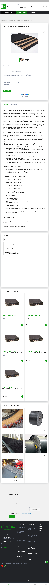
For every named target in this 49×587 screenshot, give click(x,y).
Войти (34, 6)
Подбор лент (3, 0)
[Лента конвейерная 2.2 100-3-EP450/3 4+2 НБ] (12, 376)
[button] (18, 4)
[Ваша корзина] (46, 6)
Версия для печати (42, 73)
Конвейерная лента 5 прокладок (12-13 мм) (35, 430)
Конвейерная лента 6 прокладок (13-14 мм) (35, 455)
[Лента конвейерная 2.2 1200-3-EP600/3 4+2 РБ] (36, 340)
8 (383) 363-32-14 (7, 539)
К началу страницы (24, 580)
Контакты (3, 571)
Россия (8, 6)
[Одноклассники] (20, 94)
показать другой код (25, 507)
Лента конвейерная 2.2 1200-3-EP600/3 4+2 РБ (35, 352)
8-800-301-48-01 (22, 7)
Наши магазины (4, 573)
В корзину (8, 90)
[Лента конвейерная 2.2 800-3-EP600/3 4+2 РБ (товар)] (12, 340)
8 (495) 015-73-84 (7, 541)
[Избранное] (43, 6)
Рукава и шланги (31, 12)
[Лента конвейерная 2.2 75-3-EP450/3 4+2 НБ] (12, 304)
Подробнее (5, 77)
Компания (3, 569)
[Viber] (25, 94)
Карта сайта (3, 574)
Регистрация (38, 6)
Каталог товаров (8, 12)
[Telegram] (22, 94)
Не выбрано (5, 535)
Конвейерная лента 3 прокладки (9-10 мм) (9, 315)
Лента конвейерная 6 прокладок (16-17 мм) (11, 480)
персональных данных (26, 513)
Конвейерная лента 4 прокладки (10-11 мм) (11, 430)
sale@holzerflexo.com (7, 547)
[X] (23, 94)
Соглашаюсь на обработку (21, 513)
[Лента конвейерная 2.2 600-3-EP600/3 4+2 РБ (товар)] (36, 304)
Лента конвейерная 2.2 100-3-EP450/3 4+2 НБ (12, 388)
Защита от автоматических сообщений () (19, 507)
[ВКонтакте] (27, 94)
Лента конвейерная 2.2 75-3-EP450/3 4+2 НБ (11, 317)
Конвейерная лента (21, 12)
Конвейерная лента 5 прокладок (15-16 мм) (11, 455)
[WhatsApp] (28, 94)
